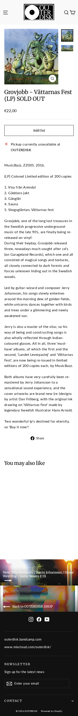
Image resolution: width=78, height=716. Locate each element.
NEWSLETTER (17, 664)
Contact (13, 701)
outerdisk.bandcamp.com (23, 639)
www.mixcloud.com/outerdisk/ (27, 647)
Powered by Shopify (51, 711)
